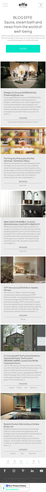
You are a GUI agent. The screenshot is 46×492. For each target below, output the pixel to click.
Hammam (29, 122)
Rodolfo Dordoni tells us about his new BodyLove (21, 425)
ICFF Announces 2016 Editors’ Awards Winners (21, 288)
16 (21, 461)
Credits (42, 481)
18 (34, 461)
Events (15, 122)
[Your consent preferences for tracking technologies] (4, 488)
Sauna (23, 122)
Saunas (10, 122)
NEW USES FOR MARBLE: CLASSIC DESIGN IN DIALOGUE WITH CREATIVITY (22, 223)
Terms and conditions (8, 481)
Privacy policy (21, 481)
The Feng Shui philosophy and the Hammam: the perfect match (19, 159)
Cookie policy (33, 481)
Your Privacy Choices (17, 486)
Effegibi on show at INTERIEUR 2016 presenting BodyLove (20, 93)
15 (15, 461)
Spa (19, 122)
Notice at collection (11, 489)
